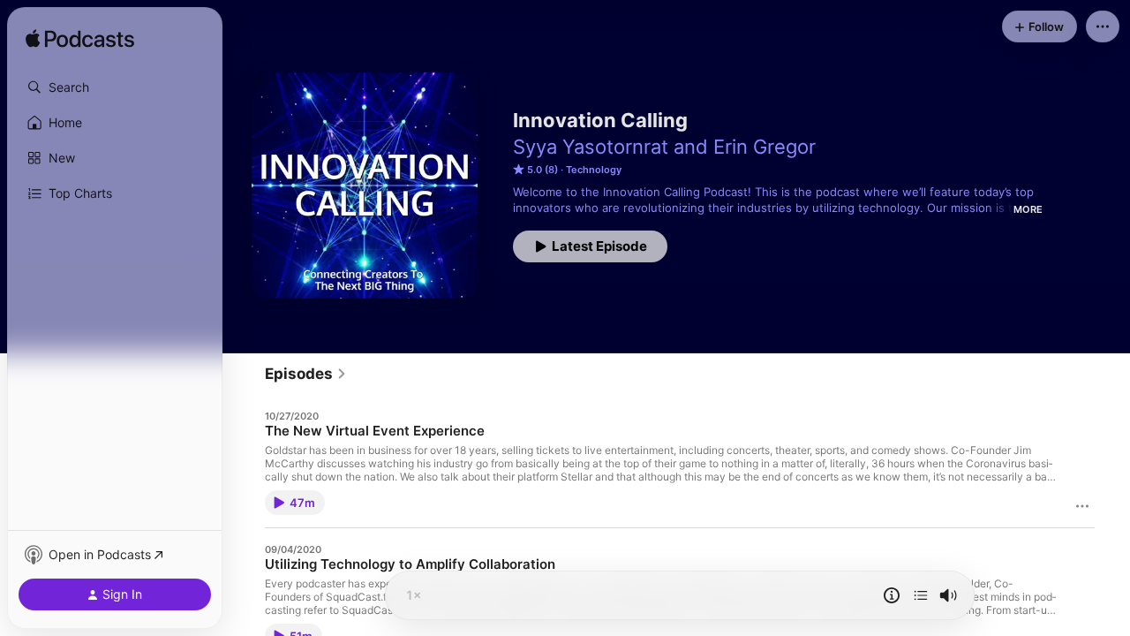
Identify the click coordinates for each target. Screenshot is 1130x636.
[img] (80, 40)
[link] (306, 373)
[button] (114, 87)
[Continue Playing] (920, 595)
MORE (1028, 209)
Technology (594, 169)
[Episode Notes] (891, 595)
